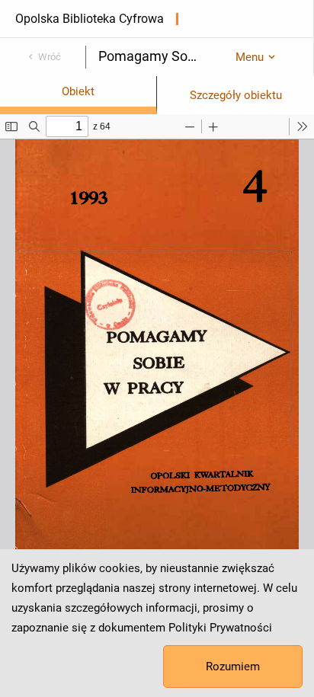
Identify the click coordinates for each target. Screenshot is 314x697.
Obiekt (78, 91)
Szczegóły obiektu (236, 95)
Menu (250, 57)
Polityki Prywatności (220, 628)
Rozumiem (233, 666)
